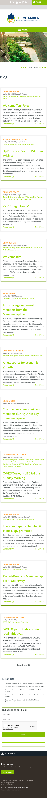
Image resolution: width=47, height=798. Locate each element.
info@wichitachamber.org (19, 787)
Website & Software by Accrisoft (11, 790)
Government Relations (18, 96)
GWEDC (41, 356)
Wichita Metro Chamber (27, 298)
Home (3, 64)
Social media (26, 144)
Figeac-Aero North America (12, 462)
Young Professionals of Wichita (20, 199)
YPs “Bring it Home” (16, 206)
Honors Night (25, 247)
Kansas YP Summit (25, 197)
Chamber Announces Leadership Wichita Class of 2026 (24, 687)
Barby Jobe (6, 96)
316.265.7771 (5, 787)
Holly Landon (16, 247)
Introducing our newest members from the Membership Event (18, 310)
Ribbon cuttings (15, 144)
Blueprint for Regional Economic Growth (16, 460)
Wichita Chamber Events (11, 250)
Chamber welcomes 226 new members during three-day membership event (21, 414)
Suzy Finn (6, 199)
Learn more (7, 772)
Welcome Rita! (12, 257)
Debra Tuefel (39, 460)
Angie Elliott (7, 247)
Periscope (6, 144)
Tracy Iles (15, 519)
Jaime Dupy (7, 519)
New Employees (32, 96)
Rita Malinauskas (36, 247)
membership (7, 569)
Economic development (10, 197)
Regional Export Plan (21, 622)
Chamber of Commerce (10, 298)
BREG (32, 460)
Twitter (33, 144)
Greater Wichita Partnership (28, 356)
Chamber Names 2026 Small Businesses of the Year (24, 684)
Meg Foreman (37, 197)
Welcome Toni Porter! (17, 105)
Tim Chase (28, 464)
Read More (39, 124)
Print (30, 67)
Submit (23, 735)
